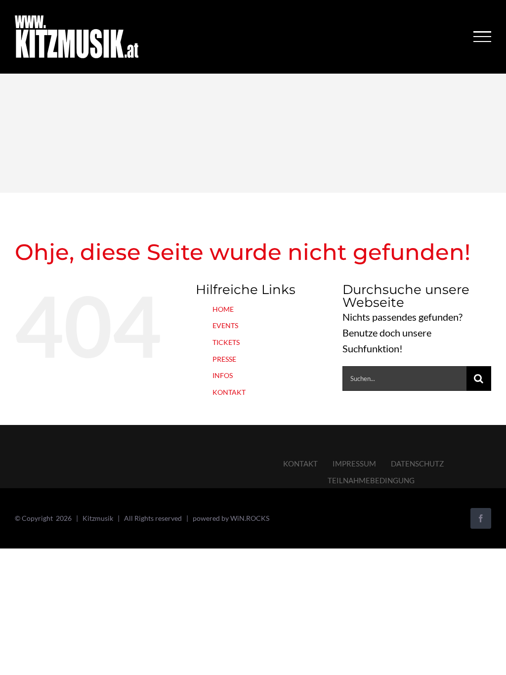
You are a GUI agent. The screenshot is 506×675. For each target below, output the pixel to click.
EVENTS (225, 325)
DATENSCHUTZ (417, 463)
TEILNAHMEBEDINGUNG (371, 480)
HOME (223, 309)
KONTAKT (229, 392)
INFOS (222, 375)
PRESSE (224, 359)
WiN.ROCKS (249, 518)
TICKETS (226, 342)
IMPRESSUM (354, 463)
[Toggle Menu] (482, 36)
